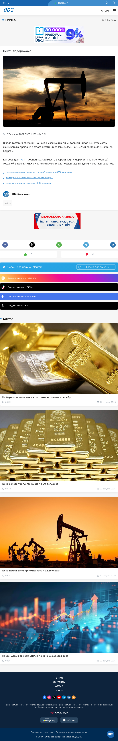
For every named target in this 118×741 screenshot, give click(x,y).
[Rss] (74, 697)
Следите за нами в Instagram (22, 278)
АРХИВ (59, 686)
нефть (8, 203)
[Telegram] (64, 697)
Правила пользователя (42, 732)
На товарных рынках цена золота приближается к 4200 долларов (39, 172)
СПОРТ (105, 11)
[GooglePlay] (49, 720)
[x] (54, 697)
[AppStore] (69, 720)
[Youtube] (59, 697)
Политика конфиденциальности (71, 732)
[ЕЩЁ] (113, 11)
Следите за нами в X (18, 305)
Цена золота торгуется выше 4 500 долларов (28, 183)
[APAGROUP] (59, 713)
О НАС (59, 678)
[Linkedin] (69, 697)
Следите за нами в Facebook (22, 296)
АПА (23, 159)
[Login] (114, 3)
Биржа (111, 20)
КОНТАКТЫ (59, 682)
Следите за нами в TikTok (20, 287)
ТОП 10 (59, 690)
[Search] (107, 3)
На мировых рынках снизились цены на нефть (29, 177)
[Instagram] (49, 697)
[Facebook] (44, 697)
